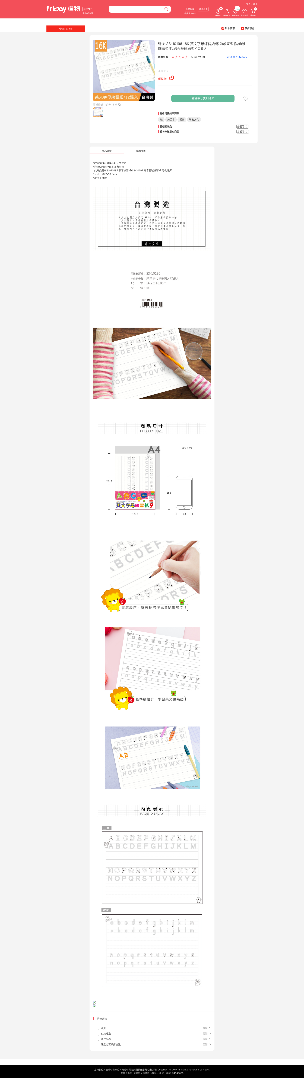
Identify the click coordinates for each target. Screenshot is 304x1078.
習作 (181, 119)
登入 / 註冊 (252, 4)
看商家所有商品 (237, 57)
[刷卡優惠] (228, 28)
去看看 (241, 126)
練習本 (171, 119)
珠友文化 (194, 119)
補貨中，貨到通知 (203, 98)
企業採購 (190, 9)
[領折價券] (248, 28)
